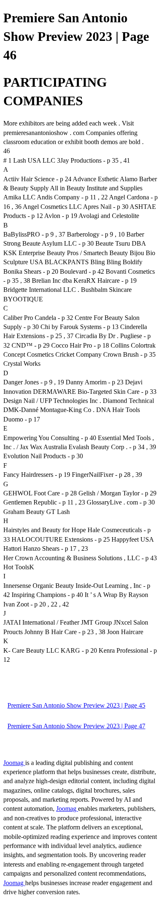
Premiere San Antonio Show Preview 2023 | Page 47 (76, 725)
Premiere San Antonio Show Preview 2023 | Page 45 (76, 705)
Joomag (14, 762)
